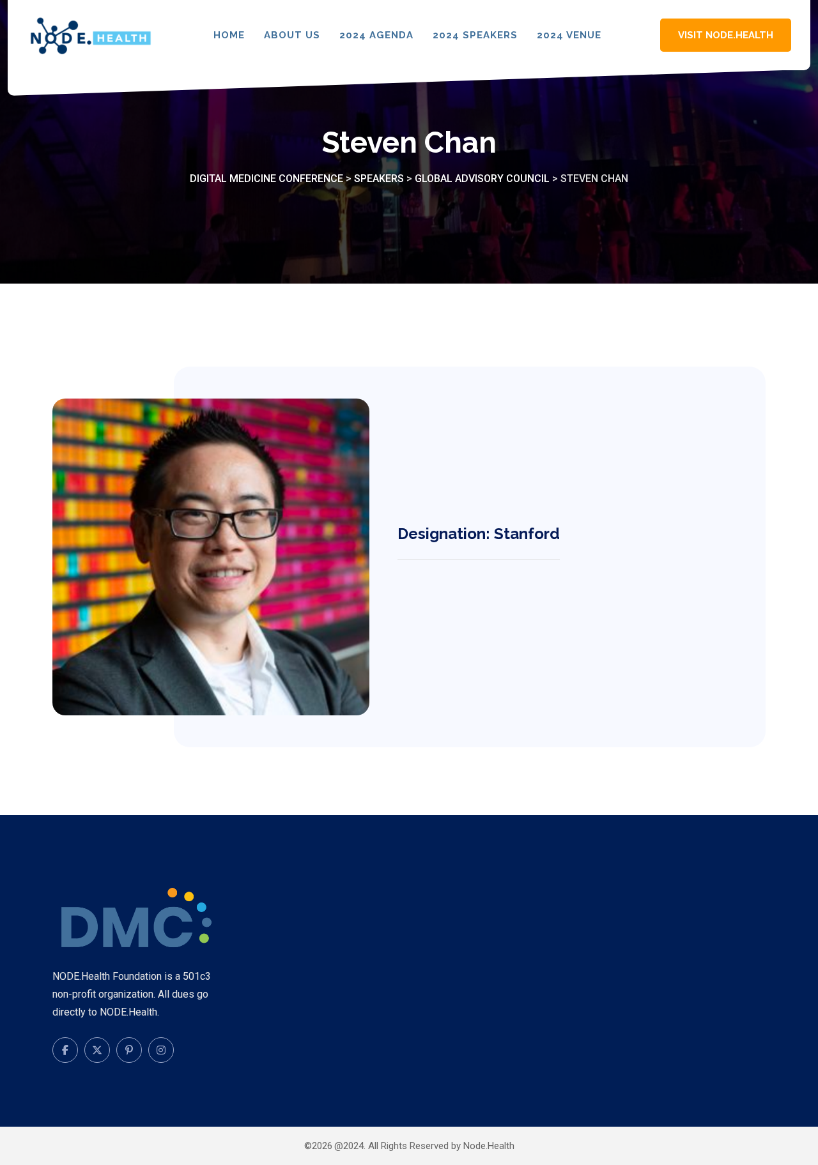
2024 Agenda (376, 35)
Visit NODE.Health (725, 35)
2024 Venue (569, 35)
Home (229, 35)
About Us (292, 35)
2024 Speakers (475, 35)
